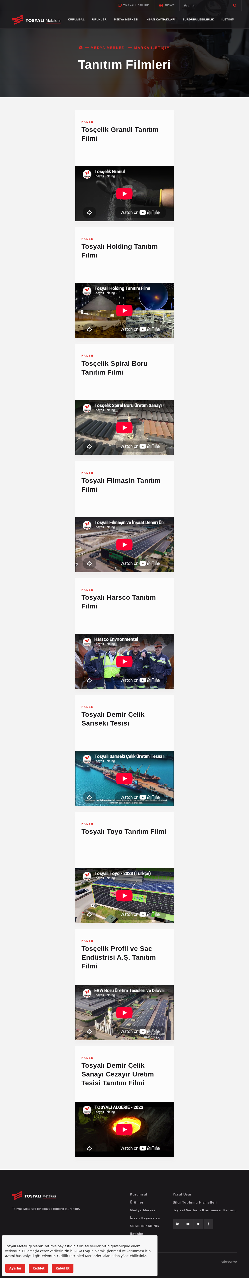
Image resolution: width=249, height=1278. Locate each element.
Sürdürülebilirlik (144, 1226)
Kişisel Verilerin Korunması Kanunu (205, 1210)
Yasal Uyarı (183, 1194)
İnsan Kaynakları (145, 1218)
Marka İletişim (152, 48)
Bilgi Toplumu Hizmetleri (195, 1202)
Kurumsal (138, 1194)
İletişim (136, 1234)
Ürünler (136, 1202)
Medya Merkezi (108, 48)
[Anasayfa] (80, 48)
